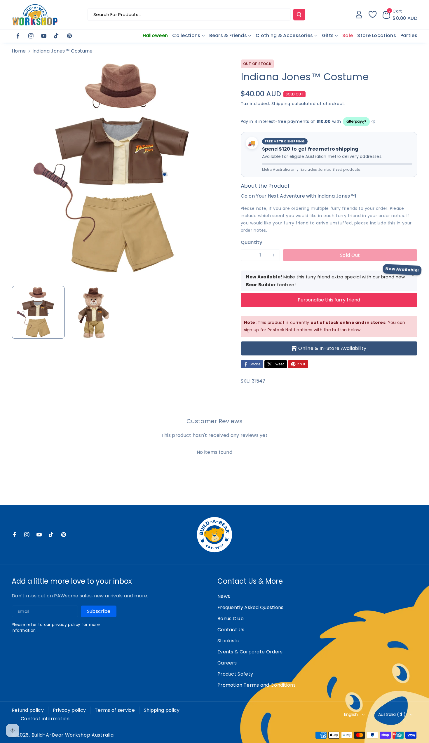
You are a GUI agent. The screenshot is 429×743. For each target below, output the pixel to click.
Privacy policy (69, 710)
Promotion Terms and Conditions (256, 685)
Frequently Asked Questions (250, 607)
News (223, 596)
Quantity (251, 242)
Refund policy (28, 710)
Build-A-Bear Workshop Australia (73, 735)
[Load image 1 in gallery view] (38, 312)
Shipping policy (162, 710)
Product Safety (235, 674)
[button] (400, 14)
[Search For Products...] (299, 14)
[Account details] (359, 14)
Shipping (280, 104)
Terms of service (115, 710)
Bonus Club (230, 618)
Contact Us (230, 629)
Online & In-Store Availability (332, 348)
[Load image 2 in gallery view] (93, 312)
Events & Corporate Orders (250, 651)
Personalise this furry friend (329, 299)
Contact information (45, 718)
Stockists (228, 640)
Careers (227, 663)
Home (19, 51)
